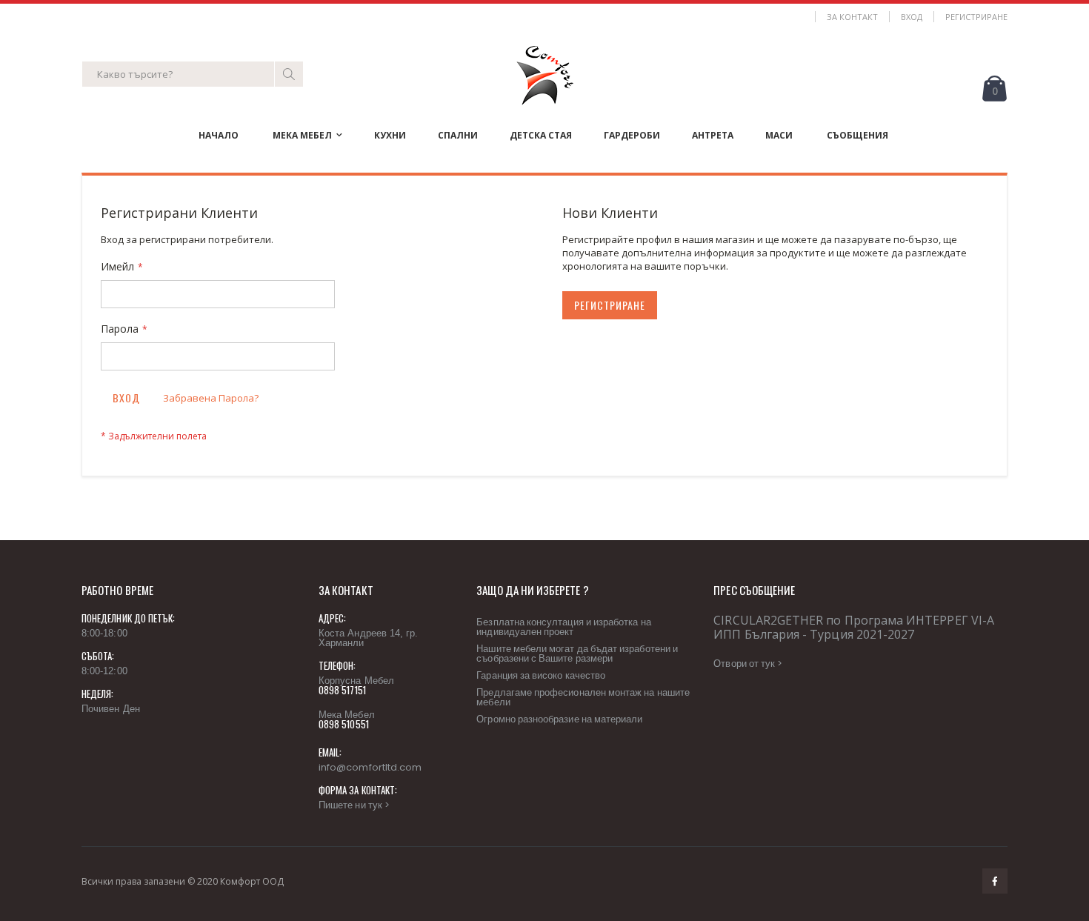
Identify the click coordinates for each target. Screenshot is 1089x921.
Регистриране (976, 16)
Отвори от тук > (747, 663)
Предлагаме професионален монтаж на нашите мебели (583, 697)
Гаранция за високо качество (540, 675)
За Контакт (852, 16)
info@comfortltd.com (370, 767)
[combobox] (192, 74)
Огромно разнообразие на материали (559, 719)
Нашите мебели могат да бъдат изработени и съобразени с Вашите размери (577, 653)
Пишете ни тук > (354, 805)
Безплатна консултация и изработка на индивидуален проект (563, 627)
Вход (911, 16)
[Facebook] (995, 881)
